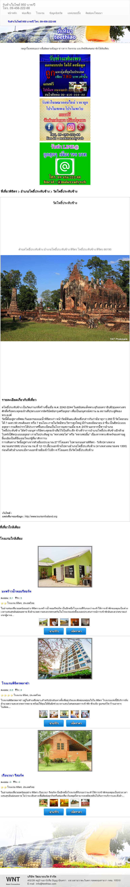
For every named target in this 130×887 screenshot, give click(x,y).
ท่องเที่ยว (26, 13)
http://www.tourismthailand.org (41, 516)
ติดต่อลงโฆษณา (94, 13)
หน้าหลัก (12, 13)
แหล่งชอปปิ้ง (74, 13)
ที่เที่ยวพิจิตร (9, 191)
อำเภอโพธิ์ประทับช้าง (35, 191)
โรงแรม (40, 13)
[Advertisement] (65, 226)
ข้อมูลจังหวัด (55, 13)
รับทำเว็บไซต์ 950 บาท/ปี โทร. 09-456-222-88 (32, 21)
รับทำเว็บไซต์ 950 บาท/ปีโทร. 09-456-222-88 (19, 5)
